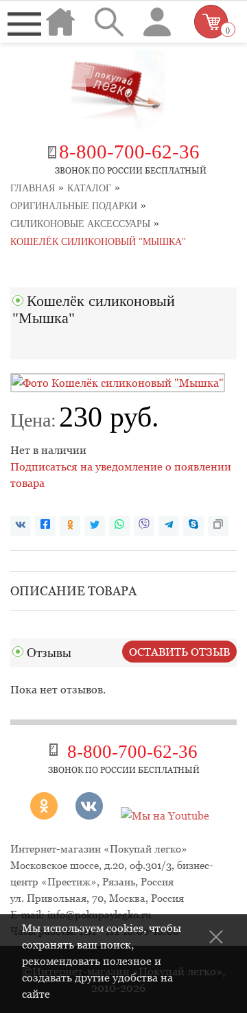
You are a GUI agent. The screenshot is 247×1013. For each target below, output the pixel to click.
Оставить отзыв (179, 651)
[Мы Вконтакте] (89, 815)
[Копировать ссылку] (218, 526)
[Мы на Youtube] (165, 815)
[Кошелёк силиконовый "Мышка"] (117, 383)
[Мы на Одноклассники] (49, 815)
